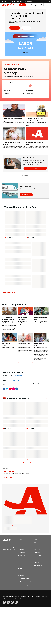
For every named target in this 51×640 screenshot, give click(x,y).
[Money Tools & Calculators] (25, 311)
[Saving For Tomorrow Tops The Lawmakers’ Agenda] (37, 110)
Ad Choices (5, 598)
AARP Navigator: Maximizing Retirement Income (9, 320)
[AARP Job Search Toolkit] (41, 337)
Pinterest (10, 389)
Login (36, 3)
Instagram (13, 389)
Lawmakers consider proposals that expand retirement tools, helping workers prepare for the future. (37, 124)
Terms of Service (21, 594)
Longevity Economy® (23, 585)
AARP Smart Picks (22, 555)
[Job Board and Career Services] (25, 337)
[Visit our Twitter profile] (8, 602)
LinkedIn (16, 389)
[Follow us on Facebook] (4, 602)
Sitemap (4, 594)
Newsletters (36, 546)
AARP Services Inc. (38, 565)
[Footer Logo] (9, 540)
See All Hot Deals (8, 477)
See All (45, 398)
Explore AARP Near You (10, 82)
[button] (45, 5)
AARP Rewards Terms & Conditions (11, 596)
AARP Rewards (21, 552)
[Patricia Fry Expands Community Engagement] (14, 110)
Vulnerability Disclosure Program (39, 596)
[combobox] (18, 86)
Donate (20, 542)
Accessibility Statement (32, 594)
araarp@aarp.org (14, 380)
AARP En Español (37, 542)
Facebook (4, 389)
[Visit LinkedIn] (16, 602)
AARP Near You (21, 559)
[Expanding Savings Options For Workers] (14, 133)
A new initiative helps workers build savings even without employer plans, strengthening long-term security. (14, 147)
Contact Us (36, 539)
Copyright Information (25, 596)
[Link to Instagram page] (12, 602)
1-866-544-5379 (17, 375)
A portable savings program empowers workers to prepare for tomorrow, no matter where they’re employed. (37, 147)
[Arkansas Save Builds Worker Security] (37, 133)
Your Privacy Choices (14, 598)
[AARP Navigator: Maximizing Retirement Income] (9, 311)
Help (41, 4)
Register (31, 4)
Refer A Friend (37, 549)
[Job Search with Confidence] (9, 337)
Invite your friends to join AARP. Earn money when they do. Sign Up (16, 1)
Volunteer (20, 546)
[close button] (44, 11)
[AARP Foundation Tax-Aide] (41, 311)
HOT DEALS (8, 471)
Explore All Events (8, 292)
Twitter (7, 389)
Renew (26, 28)
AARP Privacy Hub (12, 594)
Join (15, 28)
